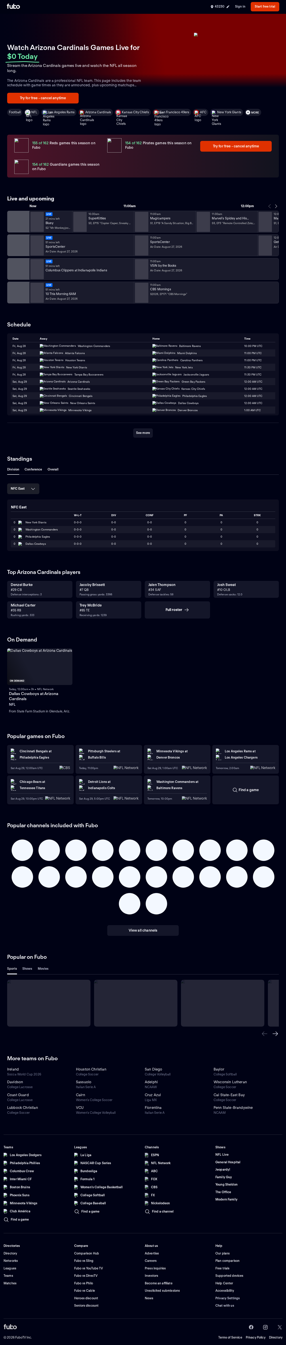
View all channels (143, 930)
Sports (12, 968)
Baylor (219, 1069)
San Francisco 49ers (174, 112)
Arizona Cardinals (98, 112)
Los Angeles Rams (61, 112)
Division (13, 469)
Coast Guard (18, 1095)
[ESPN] (17, 245)
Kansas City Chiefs (135, 112)
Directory (275, 1337)
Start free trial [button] (265, 6)
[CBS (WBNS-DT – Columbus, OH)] (17, 292)
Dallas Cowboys (35, 543)
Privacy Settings (227, 1298)
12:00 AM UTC (253, 381)
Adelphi (151, 1082)
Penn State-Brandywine (233, 1108)
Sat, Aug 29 (20, 381)
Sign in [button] (240, 6)
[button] (264, 1033)
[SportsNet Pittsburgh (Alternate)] (17, 269)
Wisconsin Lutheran (230, 1082)
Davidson (15, 1082)
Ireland (13, 1069)
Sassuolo (83, 1082)
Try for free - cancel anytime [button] (43, 98)
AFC (203, 112)
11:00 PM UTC (252, 353)
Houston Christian (91, 1069)
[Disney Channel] (17, 221)
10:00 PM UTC (253, 346)
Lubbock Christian (22, 1108)
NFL (34, 112)
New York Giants (229, 112)
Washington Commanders (41, 529)
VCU (80, 1108)
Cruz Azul (153, 1095)
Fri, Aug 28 (19, 346)
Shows (27, 968)
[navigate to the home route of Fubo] (13, 7)
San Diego (153, 1069)
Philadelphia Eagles (37, 536)
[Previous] (269, 206)
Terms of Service (230, 1337)
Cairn (80, 1095)
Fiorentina (153, 1108)
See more (143, 433)
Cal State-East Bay (229, 1095)
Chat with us (224, 1305)
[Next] (276, 206)
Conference (33, 469)
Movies (43, 968)
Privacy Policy (255, 1337)
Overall (53, 469)
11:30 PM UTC (252, 367)
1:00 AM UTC (252, 410)
